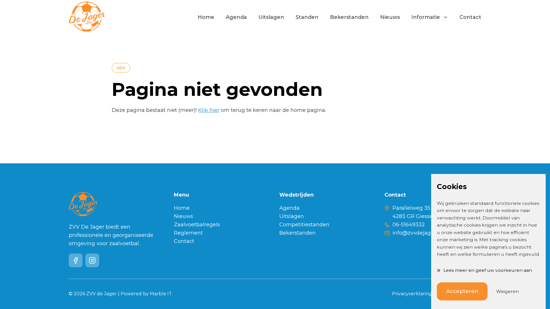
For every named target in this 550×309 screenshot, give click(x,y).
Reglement (188, 233)
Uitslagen (271, 17)
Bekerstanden (349, 17)
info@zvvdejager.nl (417, 233)
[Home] (87, 17)
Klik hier (208, 110)
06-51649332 (408, 224)
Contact (470, 17)
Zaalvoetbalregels (197, 224)
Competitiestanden (304, 224)
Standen (307, 17)
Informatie (427, 17)
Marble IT (161, 293)
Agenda (236, 17)
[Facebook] (75, 260)
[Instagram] (92, 260)
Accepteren (462, 291)
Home (206, 17)
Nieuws (390, 17)
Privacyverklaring (412, 293)
